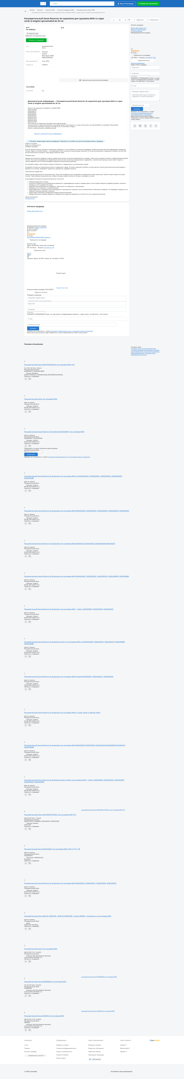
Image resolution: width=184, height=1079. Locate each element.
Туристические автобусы (152, 351)
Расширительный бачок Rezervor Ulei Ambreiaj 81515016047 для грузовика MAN (54, 432)
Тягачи (140, 348)
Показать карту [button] (61, 273)
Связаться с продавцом (36, 40)
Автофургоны (139, 351)
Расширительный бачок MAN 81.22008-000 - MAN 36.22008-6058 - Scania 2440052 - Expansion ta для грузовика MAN (67, 916)
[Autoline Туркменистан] (31, 3)
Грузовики (134, 348)
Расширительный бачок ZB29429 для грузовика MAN (44, 1016)
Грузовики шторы (150, 353)
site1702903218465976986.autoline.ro (39, 237)
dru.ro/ (29, 253)
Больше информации (138, 63)
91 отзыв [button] (30, 236)
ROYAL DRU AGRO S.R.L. (35, 211)
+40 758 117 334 (49, 247)
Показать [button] (41, 247)
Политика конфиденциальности (66, 1048)
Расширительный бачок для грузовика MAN (40, 399)
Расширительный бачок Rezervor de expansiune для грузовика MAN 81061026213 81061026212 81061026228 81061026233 (69, 544)
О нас (26, 1045)
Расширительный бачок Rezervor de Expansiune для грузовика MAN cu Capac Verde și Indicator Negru (62, 713)
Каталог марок (60, 1058)
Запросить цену (33, 33)
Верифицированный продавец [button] (37, 226)
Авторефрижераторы (138, 353)
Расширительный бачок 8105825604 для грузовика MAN (45, 982)
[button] (114, 20)
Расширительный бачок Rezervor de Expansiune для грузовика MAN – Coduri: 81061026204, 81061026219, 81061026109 (68, 609)
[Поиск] (52, 3)
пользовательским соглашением (82, 331)
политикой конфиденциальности (60, 331)
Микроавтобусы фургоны (139, 355)
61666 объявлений (40, 227)
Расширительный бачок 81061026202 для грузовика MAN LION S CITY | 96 (52, 849)
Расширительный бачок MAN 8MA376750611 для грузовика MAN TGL (50, 815)
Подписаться (31, 454)
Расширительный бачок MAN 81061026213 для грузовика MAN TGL (49, 365)
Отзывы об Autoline (62, 1055)
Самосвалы (146, 348)
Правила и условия (62, 1045)
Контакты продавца (30, 1051)
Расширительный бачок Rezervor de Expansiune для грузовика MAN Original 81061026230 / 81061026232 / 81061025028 (68, 677)
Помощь (27, 1048)
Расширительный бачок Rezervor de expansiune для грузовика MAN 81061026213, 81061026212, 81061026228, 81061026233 (70, 883)
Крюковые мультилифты (145, 350)
